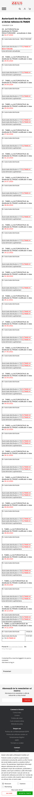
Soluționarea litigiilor (17, 737)
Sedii (17, 751)
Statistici (22, 784)
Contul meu (17, 712)
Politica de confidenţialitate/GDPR (17, 732)
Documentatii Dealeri (16, 647)
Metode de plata (17, 724)
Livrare (17, 715)
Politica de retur (17, 718)
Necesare (8, 784)
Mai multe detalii (17, 790)
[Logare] (24, 8)
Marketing (8, 787)
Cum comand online (17, 721)
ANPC (17, 740)
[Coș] (30, 8)
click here (5, 662)
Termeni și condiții (17, 743)
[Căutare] (19, 8)
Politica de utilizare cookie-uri (17, 734)
